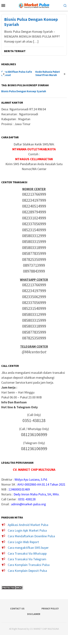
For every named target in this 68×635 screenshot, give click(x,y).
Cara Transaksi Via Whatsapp (27, 553)
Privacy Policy (50, 608)
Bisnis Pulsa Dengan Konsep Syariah (31, 22)
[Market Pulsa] (34, 5)
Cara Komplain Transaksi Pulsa (29, 565)
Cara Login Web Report (23, 542)
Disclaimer (33, 614)
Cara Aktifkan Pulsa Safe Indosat (16, 73)
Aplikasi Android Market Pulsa (28, 525)
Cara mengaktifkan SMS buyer (28, 547)
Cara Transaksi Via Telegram (27, 559)
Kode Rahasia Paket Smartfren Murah (47, 73)
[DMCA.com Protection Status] (12, 587)
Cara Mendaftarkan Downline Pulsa (31, 536)
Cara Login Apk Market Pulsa (27, 530)
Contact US (17, 608)
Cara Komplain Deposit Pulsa (27, 571)
